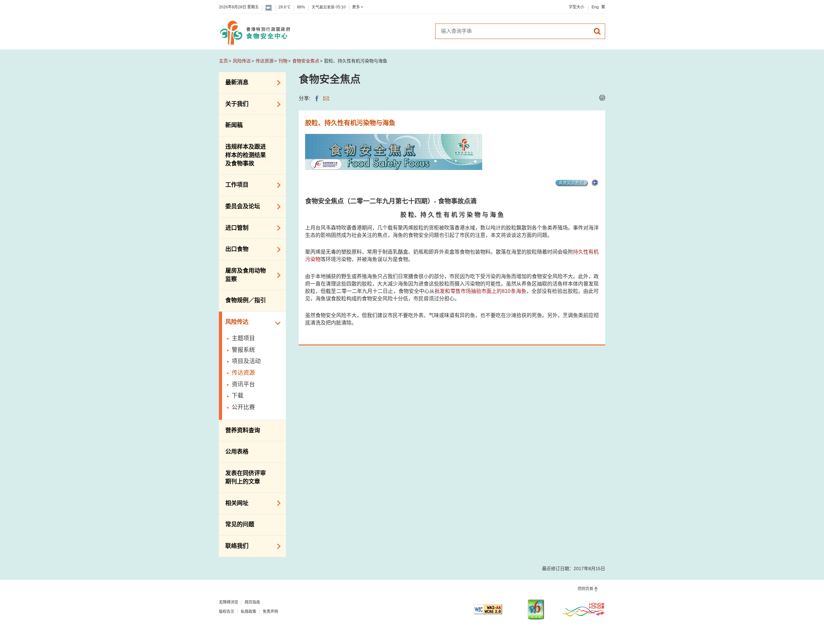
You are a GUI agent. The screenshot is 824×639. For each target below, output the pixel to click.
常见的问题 (239, 524)
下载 (237, 395)
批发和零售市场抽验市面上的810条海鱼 (480, 291)
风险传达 (242, 60)
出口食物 (233, 248)
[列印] (602, 97)
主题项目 (243, 338)
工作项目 (233, 184)
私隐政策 (248, 611)
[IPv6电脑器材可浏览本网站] (535, 609)
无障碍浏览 (228, 602)
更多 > (357, 7)
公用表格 (236, 451)
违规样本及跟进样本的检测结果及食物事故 (245, 155)
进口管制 (233, 227)
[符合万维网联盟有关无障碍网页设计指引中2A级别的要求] (488, 609)
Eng (595, 7)
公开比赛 (243, 407)
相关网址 (233, 502)
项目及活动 (246, 361)
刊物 (282, 60)
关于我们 (233, 103)
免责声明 (270, 611)
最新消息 (233, 82)
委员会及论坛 (239, 206)
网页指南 (252, 602)
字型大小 (576, 7)
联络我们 (233, 545)
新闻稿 (234, 125)
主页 (223, 60)
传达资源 (265, 60)
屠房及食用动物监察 (242, 275)
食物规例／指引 (245, 300)
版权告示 (226, 611)
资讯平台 (243, 384)
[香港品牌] (583, 609)
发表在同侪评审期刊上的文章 (245, 477)
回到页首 (585, 589)
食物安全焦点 (305, 60)
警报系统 (243, 350)
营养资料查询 (242, 430)
